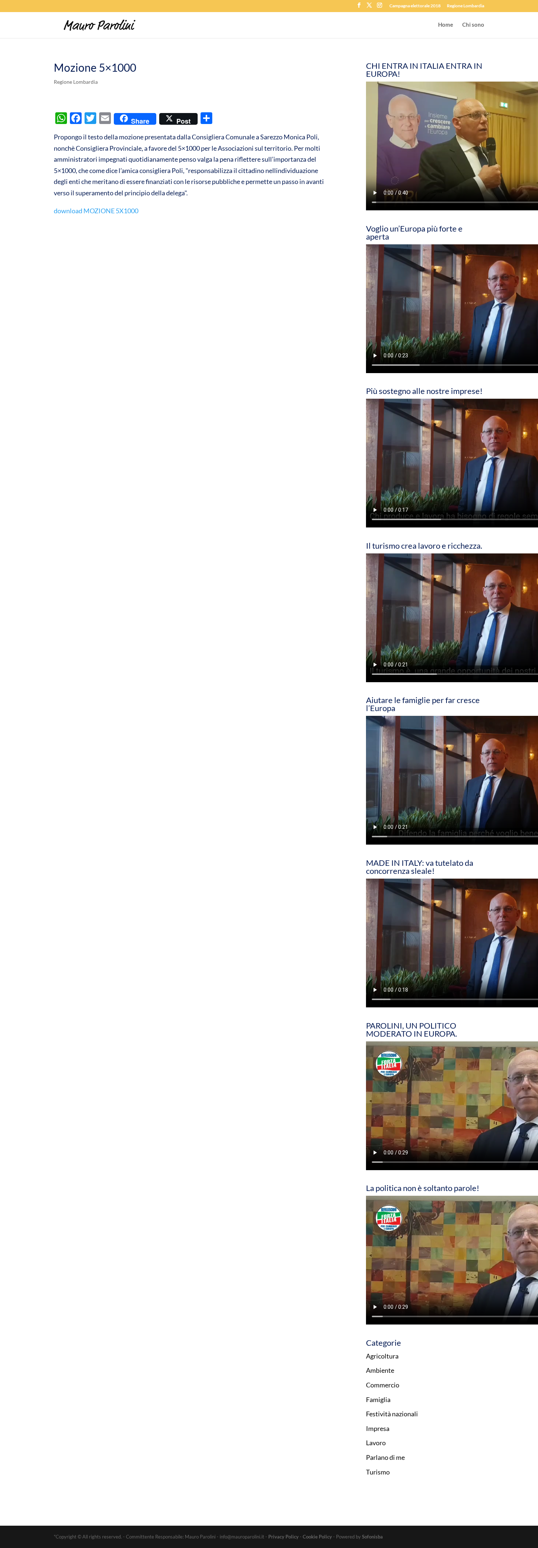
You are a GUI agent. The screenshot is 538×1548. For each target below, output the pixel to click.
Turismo (378, 1472)
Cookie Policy (317, 1537)
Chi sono (473, 25)
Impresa (377, 1428)
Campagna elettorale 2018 (415, 6)
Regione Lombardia (465, 6)
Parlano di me (385, 1457)
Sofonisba (372, 1537)
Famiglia (378, 1399)
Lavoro (376, 1443)
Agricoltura (382, 1356)
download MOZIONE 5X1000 (96, 211)
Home (445, 25)
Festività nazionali (392, 1414)
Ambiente (380, 1370)
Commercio (382, 1385)
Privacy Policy (283, 1537)
